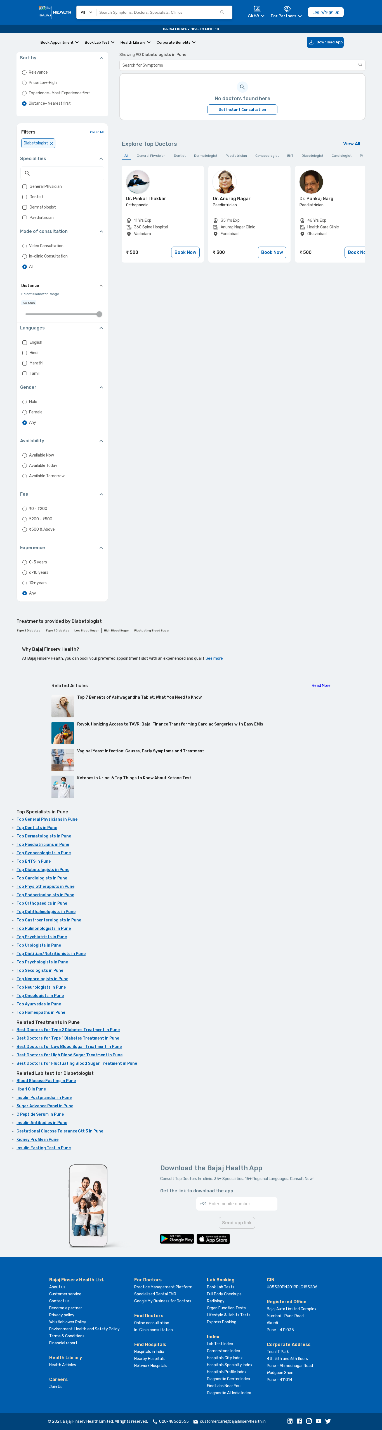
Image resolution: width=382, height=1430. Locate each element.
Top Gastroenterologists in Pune (48, 920)
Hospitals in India (149, 1351)
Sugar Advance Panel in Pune (44, 1106)
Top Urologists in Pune (38, 945)
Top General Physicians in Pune (46, 819)
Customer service (65, 1294)
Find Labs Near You (223, 1386)
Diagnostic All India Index (229, 1393)
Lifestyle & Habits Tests (229, 1315)
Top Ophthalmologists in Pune (46, 911)
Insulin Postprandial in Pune (44, 1097)
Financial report (63, 1343)
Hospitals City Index (225, 1358)
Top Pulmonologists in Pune (43, 928)
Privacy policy (61, 1315)
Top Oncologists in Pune (40, 995)
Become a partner (65, 1308)
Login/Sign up (325, 12)
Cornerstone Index (223, 1351)
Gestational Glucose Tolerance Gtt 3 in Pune (59, 1131)
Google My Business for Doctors (162, 1301)
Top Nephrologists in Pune (42, 979)
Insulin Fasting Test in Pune (43, 1148)
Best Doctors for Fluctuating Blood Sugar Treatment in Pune (76, 1063)
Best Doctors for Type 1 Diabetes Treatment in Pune (67, 1038)
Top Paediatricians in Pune (42, 844)
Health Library (133, 42)
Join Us (55, 1386)
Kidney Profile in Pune (37, 1139)
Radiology (216, 1301)
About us (57, 1287)
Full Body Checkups (224, 1294)
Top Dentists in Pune (36, 827)
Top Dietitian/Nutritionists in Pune (51, 953)
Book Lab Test (97, 42)
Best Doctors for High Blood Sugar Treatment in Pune (69, 1055)
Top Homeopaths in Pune (40, 1012)
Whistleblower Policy (67, 1322)
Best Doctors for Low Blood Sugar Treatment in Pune (69, 1046)
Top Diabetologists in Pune (42, 869)
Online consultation (151, 1323)
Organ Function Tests (226, 1308)
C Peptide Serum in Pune (40, 1114)
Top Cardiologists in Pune (41, 878)
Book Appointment (57, 42)
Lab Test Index (220, 1344)
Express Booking (221, 1322)
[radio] (24, 72)
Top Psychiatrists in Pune (41, 937)
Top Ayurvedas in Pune (38, 1004)
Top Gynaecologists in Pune (43, 853)
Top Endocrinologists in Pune (45, 895)
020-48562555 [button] (174, 1421)
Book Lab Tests (220, 1287)
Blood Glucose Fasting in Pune (46, 1080)
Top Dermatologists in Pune (43, 836)
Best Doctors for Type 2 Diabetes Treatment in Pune (68, 1030)
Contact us (59, 1301)
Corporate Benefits (173, 42)
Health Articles (62, 1365)
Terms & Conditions (66, 1336)
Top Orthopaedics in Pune (41, 903)
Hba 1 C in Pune (31, 1089)
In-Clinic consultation (153, 1330)
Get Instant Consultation (242, 109)
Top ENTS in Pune (33, 861)
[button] (291, 1422)
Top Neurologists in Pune (41, 987)
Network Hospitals (150, 1365)
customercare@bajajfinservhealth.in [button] (233, 1421)
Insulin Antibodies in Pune (41, 1122)
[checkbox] (24, 186)
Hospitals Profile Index (227, 1372)
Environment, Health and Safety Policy (84, 1329)
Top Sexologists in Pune (39, 970)
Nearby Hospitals (149, 1358)
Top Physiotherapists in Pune (45, 886)
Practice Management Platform (163, 1287)
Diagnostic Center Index (228, 1379)
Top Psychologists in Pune (42, 962)
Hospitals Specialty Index (230, 1365)
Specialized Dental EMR (155, 1294)
